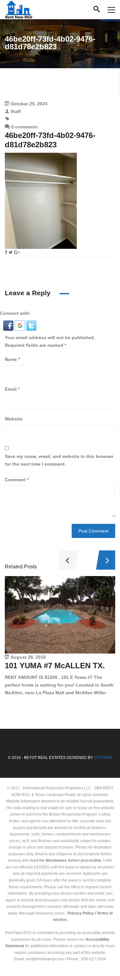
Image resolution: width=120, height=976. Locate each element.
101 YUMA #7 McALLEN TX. (55, 665)
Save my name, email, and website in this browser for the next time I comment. (59, 460)
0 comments (24, 126)
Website (13, 418)
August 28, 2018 (28, 657)
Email (12, 389)
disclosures (56, 860)
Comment (16, 479)
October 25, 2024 (29, 103)
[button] (9, 325)
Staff (16, 111)
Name (12, 359)
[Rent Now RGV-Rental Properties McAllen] (19, 9)
